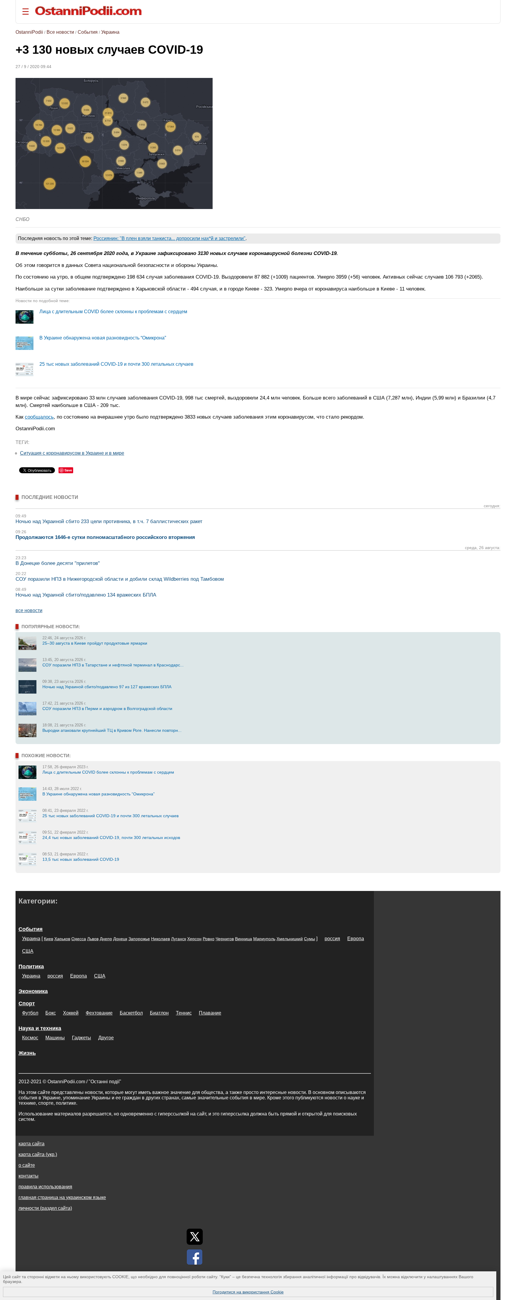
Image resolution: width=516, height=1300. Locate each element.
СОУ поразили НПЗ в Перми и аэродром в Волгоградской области (107, 708)
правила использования (45, 1186)
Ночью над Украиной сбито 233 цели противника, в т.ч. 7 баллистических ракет (109, 521)
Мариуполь (264, 938)
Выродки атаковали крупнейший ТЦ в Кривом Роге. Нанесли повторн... (112, 730)
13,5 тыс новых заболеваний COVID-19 (80, 859)
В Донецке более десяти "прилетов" (58, 563)
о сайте (27, 1165)
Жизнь (27, 1053)
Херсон (194, 938)
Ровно (208, 938)
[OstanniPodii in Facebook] (194, 1257)
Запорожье (139, 938)
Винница (243, 938)
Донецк (120, 938)
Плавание (210, 1012)
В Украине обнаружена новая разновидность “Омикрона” (102, 337)
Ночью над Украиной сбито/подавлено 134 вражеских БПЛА (86, 595)
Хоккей (71, 1012)
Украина (110, 32)
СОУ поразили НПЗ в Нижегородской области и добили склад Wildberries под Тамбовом (120, 579)
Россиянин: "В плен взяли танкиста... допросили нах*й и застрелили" (169, 238)
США (27, 951)
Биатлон (159, 1012)
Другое (106, 1037)
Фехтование (99, 1012)
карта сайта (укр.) (38, 1154)
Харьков (62, 938)
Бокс (50, 1012)
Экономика (33, 991)
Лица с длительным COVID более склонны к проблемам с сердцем (113, 311)
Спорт (27, 1003)
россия (332, 938)
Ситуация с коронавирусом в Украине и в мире (72, 453)
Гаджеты (81, 1037)
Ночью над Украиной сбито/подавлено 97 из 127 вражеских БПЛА (106, 686)
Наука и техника (40, 1028)
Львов (93, 938)
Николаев (160, 938)
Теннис (184, 1012)
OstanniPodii (29, 32)
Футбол (30, 1012)
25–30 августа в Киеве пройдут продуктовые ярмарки (94, 643)
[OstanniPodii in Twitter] (194, 1236)
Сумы (309, 938)
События (88, 32)
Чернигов (225, 938)
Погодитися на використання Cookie (248, 1292)
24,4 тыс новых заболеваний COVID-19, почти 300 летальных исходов (111, 837)
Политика (31, 966)
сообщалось (39, 417)
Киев (48, 938)
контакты (29, 1175)
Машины (55, 1037)
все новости (29, 610)
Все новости (60, 32)
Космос (30, 1037)
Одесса (78, 938)
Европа (355, 938)
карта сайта (31, 1143)
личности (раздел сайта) (45, 1208)
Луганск (178, 938)
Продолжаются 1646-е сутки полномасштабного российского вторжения (105, 537)
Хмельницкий (290, 938)
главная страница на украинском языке (62, 1197)
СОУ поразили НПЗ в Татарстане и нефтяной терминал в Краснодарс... (113, 665)
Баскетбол (131, 1012)
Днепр (106, 938)
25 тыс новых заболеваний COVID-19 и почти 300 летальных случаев (116, 364)
